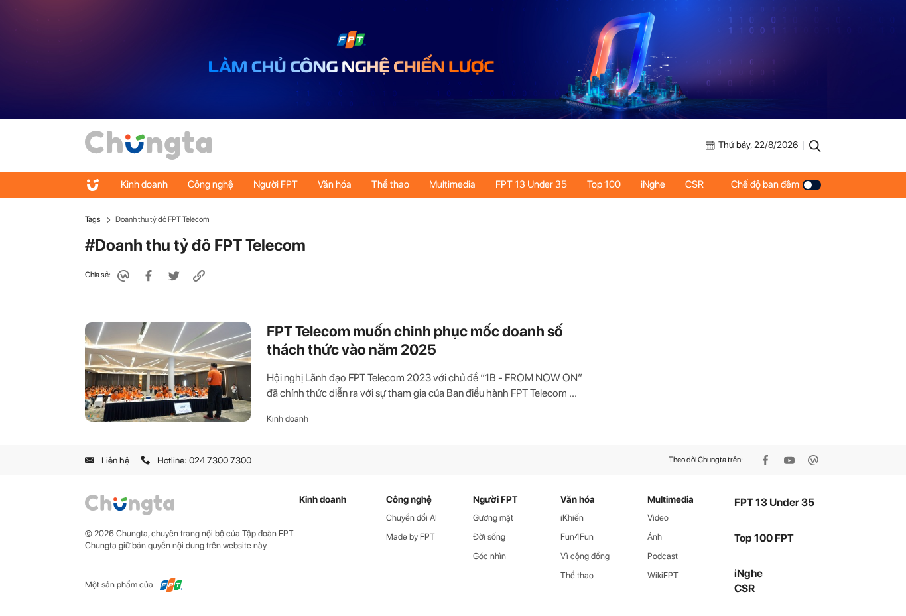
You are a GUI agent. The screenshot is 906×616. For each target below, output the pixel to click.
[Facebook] (766, 460)
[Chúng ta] (148, 144)
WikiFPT (663, 575)
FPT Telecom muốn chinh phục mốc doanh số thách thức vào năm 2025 (415, 340)
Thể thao (390, 184)
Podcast (662, 556)
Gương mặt (493, 518)
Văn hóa (335, 184)
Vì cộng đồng (585, 556)
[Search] (815, 145)
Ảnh (654, 537)
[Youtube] (790, 460)
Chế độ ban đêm (765, 184)
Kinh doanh (144, 184)
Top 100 (604, 184)
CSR (694, 184)
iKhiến (572, 518)
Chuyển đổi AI (411, 518)
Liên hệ (115, 460)
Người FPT (275, 184)
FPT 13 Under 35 (531, 184)
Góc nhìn (489, 556)
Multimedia (452, 184)
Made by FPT (410, 537)
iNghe (653, 184)
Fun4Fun (577, 537)
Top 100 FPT (764, 538)
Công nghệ (210, 184)
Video (658, 518)
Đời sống (489, 537)
